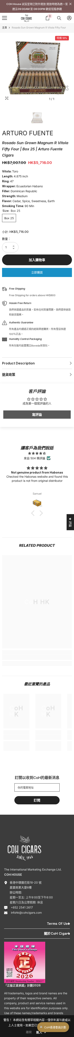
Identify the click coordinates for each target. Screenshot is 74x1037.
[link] (37, 657)
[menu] (4, 17)
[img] (37, 453)
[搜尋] (59, 18)
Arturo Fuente (27, 133)
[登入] (69, 18)
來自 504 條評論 (34, 458)
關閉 (70, 4)
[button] (34, 513)
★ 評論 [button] (70, 522)
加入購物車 (37, 260)
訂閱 (37, 800)
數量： (6, 238)
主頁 (4, 27)
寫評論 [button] (37, 414)
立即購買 (37, 272)
